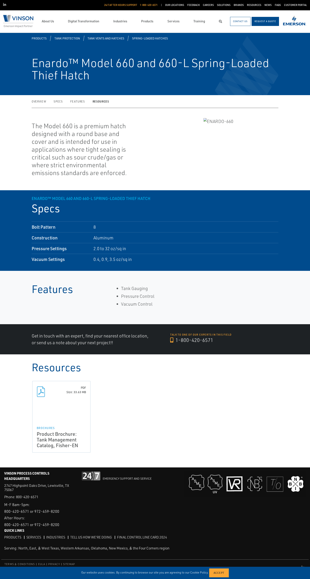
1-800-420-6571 (193, 340)
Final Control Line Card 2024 (142, 537)
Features (77, 101)
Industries (55, 537)
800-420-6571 (27, 497)
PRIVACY (54, 564)
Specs (58, 101)
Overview (39, 101)
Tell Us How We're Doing (91, 537)
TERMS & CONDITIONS (19, 564)
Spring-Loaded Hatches (150, 38)
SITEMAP (69, 564)
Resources (101, 101)
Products (39, 38)
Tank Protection (67, 38)
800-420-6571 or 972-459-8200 (31, 511)
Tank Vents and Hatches (106, 38)
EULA (41, 564)
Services (33, 537)
